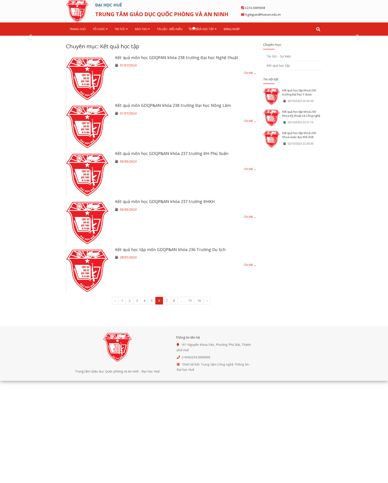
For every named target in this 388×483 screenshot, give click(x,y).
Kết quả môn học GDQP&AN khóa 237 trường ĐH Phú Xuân (171, 153)
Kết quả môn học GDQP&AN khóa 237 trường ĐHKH (165, 201)
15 (190, 300)
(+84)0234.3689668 (196, 357)
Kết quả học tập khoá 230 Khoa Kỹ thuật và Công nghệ (301, 114)
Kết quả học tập (278, 65)
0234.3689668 (255, 8)
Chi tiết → (250, 73)
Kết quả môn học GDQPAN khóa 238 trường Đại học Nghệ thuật (176, 57)
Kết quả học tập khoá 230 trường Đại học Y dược (299, 92)
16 (199, 300)
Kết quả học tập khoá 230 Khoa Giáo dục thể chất (299, 135)
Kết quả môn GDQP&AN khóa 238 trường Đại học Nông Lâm (173, 105)
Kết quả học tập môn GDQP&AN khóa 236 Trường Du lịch (170, 249)
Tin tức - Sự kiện (279, 56)
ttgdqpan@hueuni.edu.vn (263, 14)
